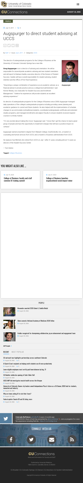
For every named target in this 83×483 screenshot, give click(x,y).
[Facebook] (5, 45)
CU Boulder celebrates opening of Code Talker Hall (19, 375)
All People (6, 346)
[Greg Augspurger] (70, 81)
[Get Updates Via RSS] (72, 441)
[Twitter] (9, 45)
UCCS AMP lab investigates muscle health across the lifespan (22, 380)
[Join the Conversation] (11, 441)
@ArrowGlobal (53, 419)
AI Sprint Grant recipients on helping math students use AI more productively (27, 363)
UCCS (35, 53)
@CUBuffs (35, 417)
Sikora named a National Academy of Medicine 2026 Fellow (36, 321)
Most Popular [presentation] (18, 352)
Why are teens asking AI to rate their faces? (17, 394)
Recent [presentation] (6, 352)
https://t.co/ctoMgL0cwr (48, 421)
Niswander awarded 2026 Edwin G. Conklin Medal (33, 308)
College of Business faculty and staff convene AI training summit (18, 179)
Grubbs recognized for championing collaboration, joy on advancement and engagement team (46, 333)
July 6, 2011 (19, 53)
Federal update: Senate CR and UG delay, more (17, 399)
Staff (6, 53)
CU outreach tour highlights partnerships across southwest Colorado (25, 358)
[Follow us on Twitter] (31, 441)
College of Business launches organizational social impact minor (59, 179)
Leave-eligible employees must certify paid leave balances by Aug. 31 (24, 369)
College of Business (15, 153)
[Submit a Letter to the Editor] (51, 441)
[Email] (13, 45)
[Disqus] (41, 219)
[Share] (17, 45)
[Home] (16, 4)
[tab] (6, 352)
